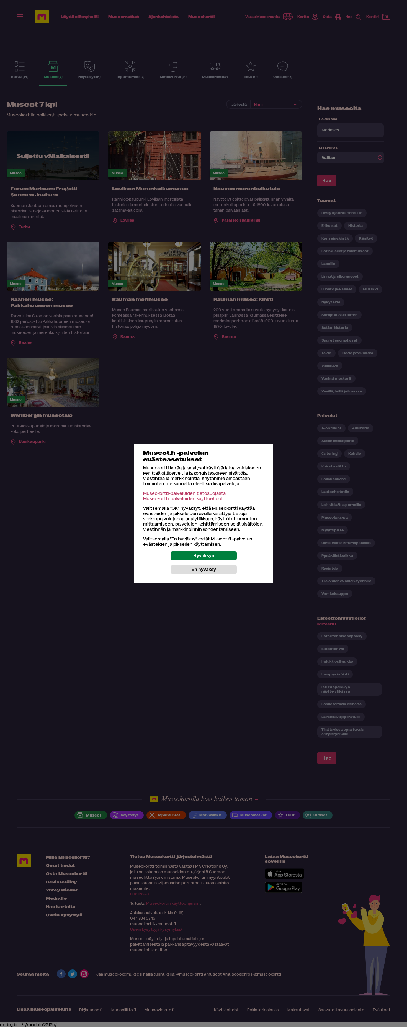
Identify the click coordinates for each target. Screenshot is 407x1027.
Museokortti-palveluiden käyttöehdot (183, 498)
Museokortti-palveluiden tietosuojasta (184, 493)
